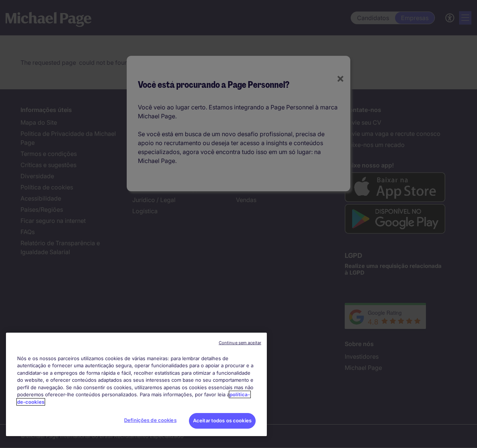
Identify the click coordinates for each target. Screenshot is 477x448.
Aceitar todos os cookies (222, 420)
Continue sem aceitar (240, 342)
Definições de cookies (150, 420)
